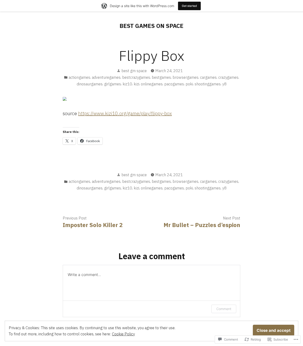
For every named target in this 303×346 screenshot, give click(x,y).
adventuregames (106, 77)
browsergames (185, 77)
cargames (208, 77)
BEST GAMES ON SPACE (151, 26)
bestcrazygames (136, 77)
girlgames (112, 84)
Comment (223, 309)
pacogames (174, 84)
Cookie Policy (123, 334)
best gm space (134, 70)
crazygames (228, 77)
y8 (224, 84)
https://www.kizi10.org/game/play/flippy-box (125, 113)
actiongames (79, 77)
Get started (189, 6)
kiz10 (127, 84)
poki (189, 84)
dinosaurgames (89, 84)
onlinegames (152, 84)
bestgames (161, 77)
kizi (136, 84)
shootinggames (208, 84)
